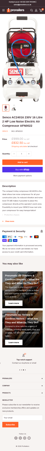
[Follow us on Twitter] (20, 438)
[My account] (36, 10)
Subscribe (10, 424)
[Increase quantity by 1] (28, 153)
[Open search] (31, 10)
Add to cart (23, 162)
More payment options (22, 176)
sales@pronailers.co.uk (22, 5)
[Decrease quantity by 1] (14, 153)
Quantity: (6, 154)
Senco (5, 131)
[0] (40, 10)
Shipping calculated (20, 146)
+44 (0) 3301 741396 (27, 2)
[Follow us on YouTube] (29, 438)
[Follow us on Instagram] (24, 438)
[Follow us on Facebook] (16, 438)
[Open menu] (3, 10)
